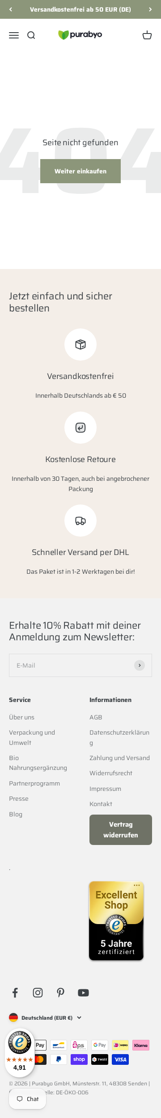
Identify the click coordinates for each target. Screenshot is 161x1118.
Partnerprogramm (34, 783)
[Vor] (150, 9)
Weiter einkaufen (80, 171)
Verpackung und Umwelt (32, 737)
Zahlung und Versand (119, 758)
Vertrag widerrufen (120, 830)
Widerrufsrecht (110, 773)
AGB (95, 717)
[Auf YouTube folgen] (83, 993)
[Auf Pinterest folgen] (61, 993)
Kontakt (100, 804)
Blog (15, 814)
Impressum (105, 789)
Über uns (21, 717)
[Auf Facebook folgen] (15, 993)
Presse (19, 798)
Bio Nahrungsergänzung (38, 763)
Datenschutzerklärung (119, 737)
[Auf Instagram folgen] (38, 993)
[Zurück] (10, 9)
